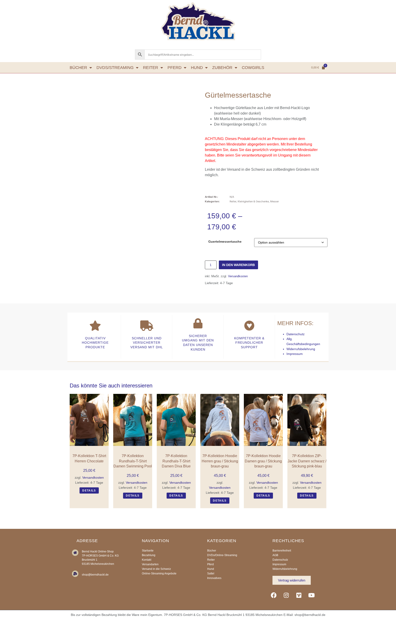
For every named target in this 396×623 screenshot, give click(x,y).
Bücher (78, 67)
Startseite (148, 550)
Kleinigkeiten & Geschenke (253, 201)
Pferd (175, 67)
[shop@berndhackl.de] (75, 574)
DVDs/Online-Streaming (222, 555)
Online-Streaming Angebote (159, 573)
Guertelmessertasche (225, 241)
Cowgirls (253, 67)
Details (89, 490)
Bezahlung (148, 555)
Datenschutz (295, 334)
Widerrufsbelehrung (300, 349)
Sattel (210, 573)
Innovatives (214, 578)
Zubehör (222, 67)
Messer (274, 201)
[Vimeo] (299, 595)
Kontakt (146, 559)
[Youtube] (311, 595)
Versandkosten (238, 276)
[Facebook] (273, 595)
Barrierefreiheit (281, 550)
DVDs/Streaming (115, 67)
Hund (197, 67)
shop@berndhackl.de (95, 574)
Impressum (294, 354)
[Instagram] (286, 595)
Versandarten (150, 564)
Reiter (150, 67)
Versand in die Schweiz (156, 569)
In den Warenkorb (238, 265)
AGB (275, 555)
